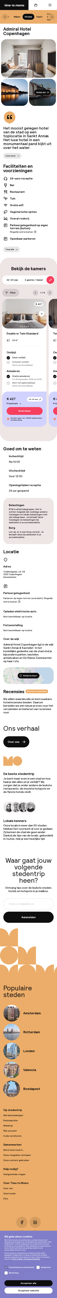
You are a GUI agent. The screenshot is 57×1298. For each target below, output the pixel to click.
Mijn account (10, 1130)
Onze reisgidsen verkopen (17, 1155)
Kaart (39, 16)
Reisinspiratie (10, 1120)
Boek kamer (25, 410)
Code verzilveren (12, 1135)
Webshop (8, 1125)
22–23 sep (33, 399)
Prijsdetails (12, 403)
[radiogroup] (24, 361)
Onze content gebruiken (16, 1160)
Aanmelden (28, 917)
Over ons (13, 742)
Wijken (17, 16)
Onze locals (9, 1193)
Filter (13, 292)
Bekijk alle (41, 92)
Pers (5, 1198)
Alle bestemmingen (13, 1115)
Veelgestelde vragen (14, 1174)
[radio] (8, 358)
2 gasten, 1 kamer (34, 279)
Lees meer (11, 155)
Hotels (28, 16)
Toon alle (10, 249)
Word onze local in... (13, 1149)
